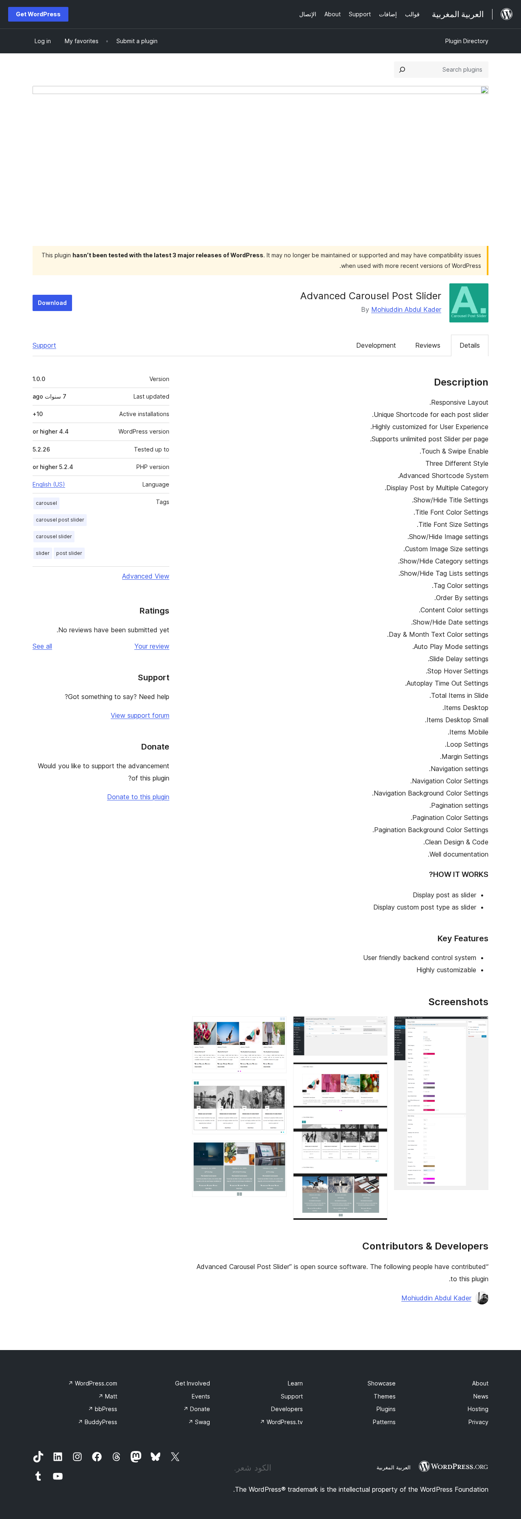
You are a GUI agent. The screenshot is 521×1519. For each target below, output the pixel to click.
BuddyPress (97, 1421)
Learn (295, 1383)
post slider (69, 553)
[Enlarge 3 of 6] (376, 1073)
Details (470, 345)
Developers (287, 1408)
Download (52, 302)
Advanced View (145, 576)
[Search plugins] (402, 69)
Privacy (478, 1421)
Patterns (384, 1421)
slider (43, 553)
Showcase (382, 1383)
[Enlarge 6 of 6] (275, 1152)
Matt (107, 1396)
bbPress (102, 1408)
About (480, 1383)
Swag (199, 1421)
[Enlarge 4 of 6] (275, 1027)
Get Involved (192, 1383)
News (480, 1396)
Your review (151, 646)
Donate (196, 1408)
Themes (385, 1396)
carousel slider (54, 536)
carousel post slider (60, 520)
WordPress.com (92, 1383)
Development (376, 345)
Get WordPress (38, 14)
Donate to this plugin (138, 797)
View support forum (140, 715)
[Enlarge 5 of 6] (275, 1091)
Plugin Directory (466, 40)
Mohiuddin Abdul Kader (406, 309)
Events (201, 1396)
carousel (46, 503)
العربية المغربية (394, 1467)
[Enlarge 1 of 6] (477, 1027)
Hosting (478, 1408)
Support (44, 345)
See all (42, 646)
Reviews (427, 345)
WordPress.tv (281, 1421)
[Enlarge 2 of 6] (376, 1027)
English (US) (49, 484)
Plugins (386, 1408)
